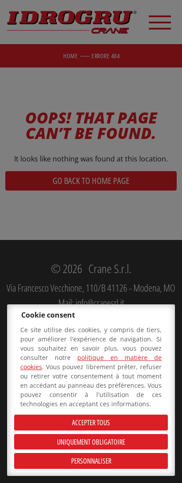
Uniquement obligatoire (91, 442)
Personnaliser (91, 461)
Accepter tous (91, 422)
